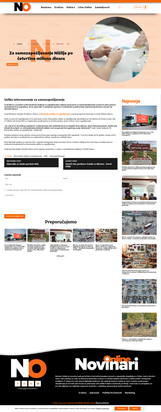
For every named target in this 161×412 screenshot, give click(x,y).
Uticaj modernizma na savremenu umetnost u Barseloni (139, 306)
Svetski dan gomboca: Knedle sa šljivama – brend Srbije (88, 165)
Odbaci (134, 409)
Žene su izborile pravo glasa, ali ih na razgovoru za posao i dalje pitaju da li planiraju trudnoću (106, 247)
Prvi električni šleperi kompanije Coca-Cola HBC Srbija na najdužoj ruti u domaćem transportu (15, 247)
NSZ (46, 156)
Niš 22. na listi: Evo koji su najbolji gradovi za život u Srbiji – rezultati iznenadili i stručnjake (83, 247)
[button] (119, 7)
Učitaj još (60, 256)
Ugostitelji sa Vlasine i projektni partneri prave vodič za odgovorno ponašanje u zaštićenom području (59, 248)
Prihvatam (121, 409)
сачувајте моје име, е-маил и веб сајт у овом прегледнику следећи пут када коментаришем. (35, 190)
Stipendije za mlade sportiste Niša (22, 164)
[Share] (31, 383)
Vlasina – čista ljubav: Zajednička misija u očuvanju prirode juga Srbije (137, 340)
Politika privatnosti (102, 409)
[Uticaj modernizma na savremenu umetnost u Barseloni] (139, 291)
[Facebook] (17, 383)
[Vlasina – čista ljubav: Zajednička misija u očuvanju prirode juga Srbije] (139, 325)
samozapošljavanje (57, 156)
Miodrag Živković (102, 403)
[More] (68, 44)
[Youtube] (38, 383)
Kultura (125, 302)
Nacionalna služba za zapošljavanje (55, 114)
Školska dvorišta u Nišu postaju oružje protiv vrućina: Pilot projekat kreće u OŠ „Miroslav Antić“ (36, 248)
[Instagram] (24, 383)
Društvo (125, 129)
